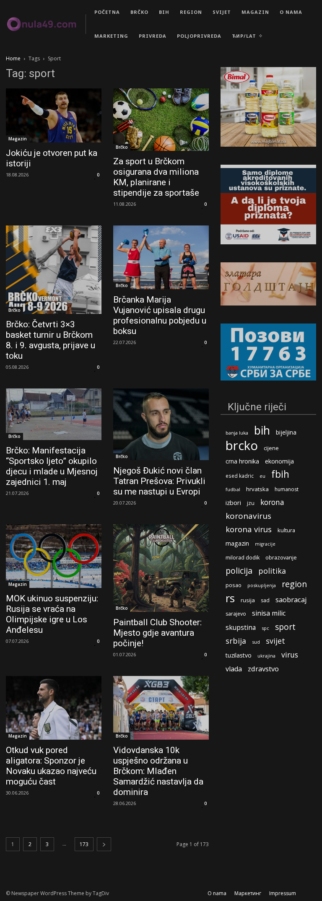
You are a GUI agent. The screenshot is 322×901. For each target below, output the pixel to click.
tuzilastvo (239, 655)
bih (262, 430)
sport (285, 626)
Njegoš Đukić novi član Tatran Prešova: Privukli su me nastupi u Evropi (159, 481)
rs (230, 598)
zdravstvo (263, 668)
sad (265, 600)
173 (84, 844)
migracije (265, 544)
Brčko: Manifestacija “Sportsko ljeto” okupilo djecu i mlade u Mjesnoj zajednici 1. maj (52, 466)
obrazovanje (281, 557)
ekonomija (279, 461)
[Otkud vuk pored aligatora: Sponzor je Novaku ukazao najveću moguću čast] (53, 708)
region (294, 584)
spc (265, 628)
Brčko (122, 147)
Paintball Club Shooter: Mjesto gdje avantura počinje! (157, 632)
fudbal (233, 489)
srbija (236, 641)
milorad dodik (243, 557)
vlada (234, 669)
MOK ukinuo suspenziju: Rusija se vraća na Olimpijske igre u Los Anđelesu (52, 614)
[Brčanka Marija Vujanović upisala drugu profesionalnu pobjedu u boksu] (161, 257)
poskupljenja (261, 585)
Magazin (17, 139)
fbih (280, 474)
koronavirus (248, 516)
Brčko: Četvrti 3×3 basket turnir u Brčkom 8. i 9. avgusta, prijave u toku (50, 340)
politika (272, 571)
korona (272, 502)
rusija (248, 600)
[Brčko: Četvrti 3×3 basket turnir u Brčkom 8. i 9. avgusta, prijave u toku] (53, 269)
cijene (271, 448)
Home (13, 58)
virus (289, 654)
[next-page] (104, 844)
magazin (237, 543)
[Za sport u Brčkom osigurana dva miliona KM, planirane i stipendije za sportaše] (161, 119)
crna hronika (242, 461)
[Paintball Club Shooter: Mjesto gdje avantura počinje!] (161, 568)
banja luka (237, 433)
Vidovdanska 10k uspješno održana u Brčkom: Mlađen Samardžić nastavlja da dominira (158, 771)
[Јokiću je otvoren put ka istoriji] (53, 115)
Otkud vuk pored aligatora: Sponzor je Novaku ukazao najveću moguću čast (51, 766)
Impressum (282, 893)
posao (234, 585)
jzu (250, 503)
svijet (275, 641)
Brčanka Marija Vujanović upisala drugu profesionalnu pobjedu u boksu (159, 315)
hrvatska (257, 489)
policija (239, 570)
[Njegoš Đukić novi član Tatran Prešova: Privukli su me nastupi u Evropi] (161, 424)
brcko (242, 445)
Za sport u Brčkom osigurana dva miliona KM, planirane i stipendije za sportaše (156, 177)
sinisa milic (269, 613)
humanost (287, 489)
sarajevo (236, 613)
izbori (233, 503)
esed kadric (240, 475)
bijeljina (286, 432)
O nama (217, 893)
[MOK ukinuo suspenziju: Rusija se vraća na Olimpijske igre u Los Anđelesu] (53, 556)
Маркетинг (247, 893)
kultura (286, 530)
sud (256, 642)
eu (262, 476)
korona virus (249, 529)
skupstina (241, 627)
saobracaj (291, 599)
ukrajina (266, 655)
